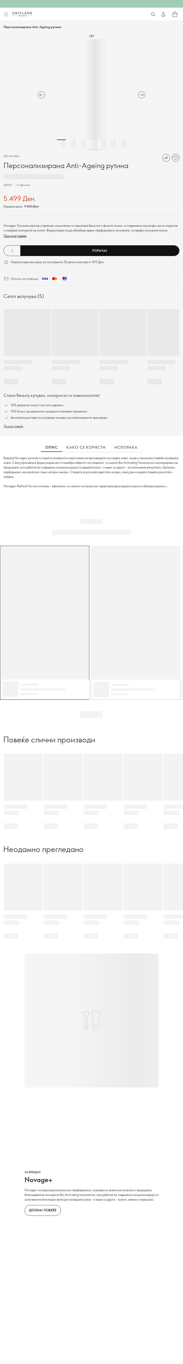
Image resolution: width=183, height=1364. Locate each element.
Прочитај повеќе (15, 236)
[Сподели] (166, 158)
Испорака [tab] (126, 447)
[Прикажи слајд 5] (101, 144)
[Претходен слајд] (41, 94)
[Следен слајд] (141, 94)
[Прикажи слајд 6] (111, 144)
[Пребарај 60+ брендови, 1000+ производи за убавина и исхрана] (153, 14)
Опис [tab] (51, 447)
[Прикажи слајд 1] (61, 144)
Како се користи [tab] (86, 447)
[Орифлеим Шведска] (22, 14)
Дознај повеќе (13, 426)
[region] (91, 95)
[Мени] (6, 14)
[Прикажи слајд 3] (81, 144)
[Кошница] (175, 14)
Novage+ (12, 156)
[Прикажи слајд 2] (71, 144)
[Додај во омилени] (175, 158)
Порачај (99, 250)
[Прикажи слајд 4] (91, 144)
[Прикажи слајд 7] (121, 144)
